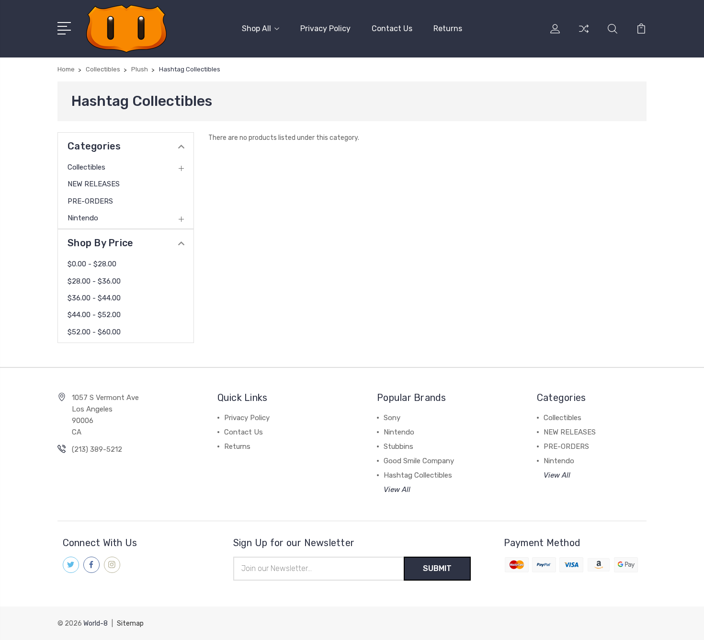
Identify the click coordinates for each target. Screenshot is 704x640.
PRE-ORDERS (90, 201)
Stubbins (398, 446)
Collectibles (86, 167)
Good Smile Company (419, 461)
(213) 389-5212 (97, 449)
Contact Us (392, 28)
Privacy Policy (325, 28)
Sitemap (130, 623)
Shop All (256, 28)
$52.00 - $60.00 (94, 332)
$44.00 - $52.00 (94, 314)
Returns (447, 28)
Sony (392, 417)
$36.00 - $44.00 (94, 298)
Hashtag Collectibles (418, 475)
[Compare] (584, 34)
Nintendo (83, 218)
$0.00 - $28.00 (92, 264)
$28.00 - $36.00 (94, 281)
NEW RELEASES (94, 184)
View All (397, 489)
